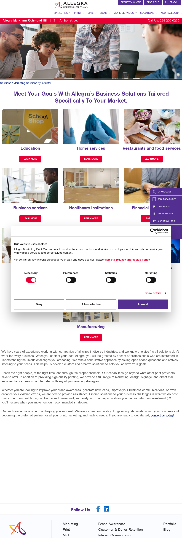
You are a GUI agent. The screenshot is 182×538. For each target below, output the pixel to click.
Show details (153, 293)
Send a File (153, 2)
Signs (103, 13)
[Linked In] (106, 509)
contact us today (162, 415)
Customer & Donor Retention (120, 529)
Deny (39, 304)
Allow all (143, 304)
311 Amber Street (40, 20)
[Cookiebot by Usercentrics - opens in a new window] (152, 231)
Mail (90, 13)
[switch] (71, 280)
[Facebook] (98, 509)
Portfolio (169, 524)
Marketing (61, 13)
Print (77, 13)
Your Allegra (169, 13)
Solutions (147, 13)
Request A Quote (131, 2)
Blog (166, 529)
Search (174, 2)
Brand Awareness (111, 524)
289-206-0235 (169, 20)
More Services (124, 13)
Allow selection (91, 304)
